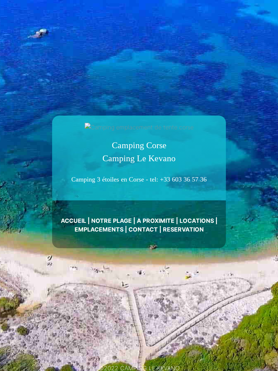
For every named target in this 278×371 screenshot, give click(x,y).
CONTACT (143, 229)
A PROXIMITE (155, 220)
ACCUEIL (73, 220)
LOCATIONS (197, 220)
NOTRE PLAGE (111, 220)
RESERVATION (183, 229)
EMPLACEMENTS (99, 229)
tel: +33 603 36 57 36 (178, 179)
